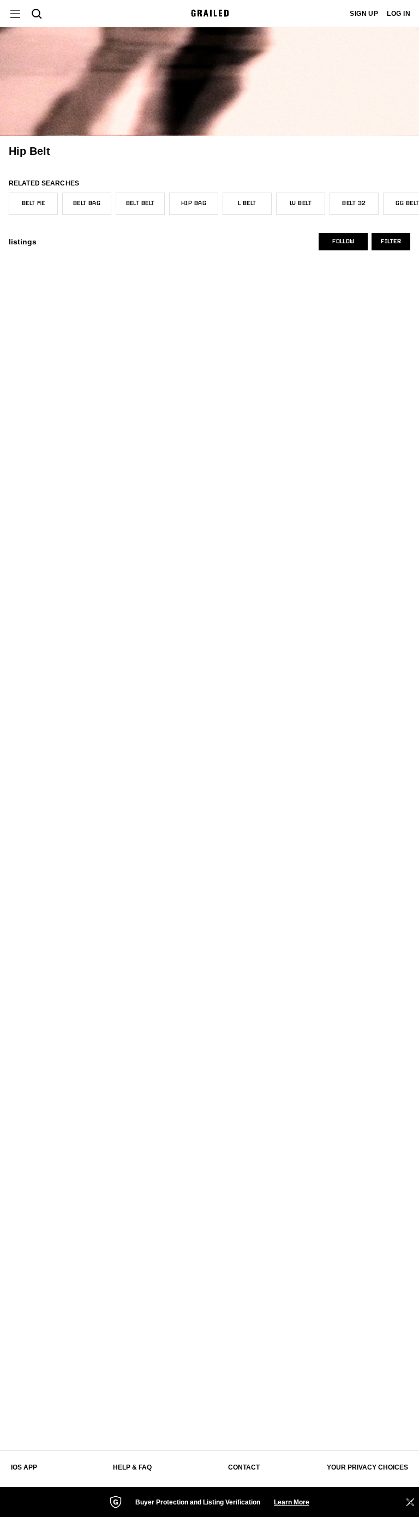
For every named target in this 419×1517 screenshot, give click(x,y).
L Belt (247, 203)
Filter (391, 241)
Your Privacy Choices (367, 1467)
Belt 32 (354, 203)
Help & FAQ (132, 1467)
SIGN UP (364, 13)
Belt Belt (140, 203)
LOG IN (398, 13)
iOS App (24, 1467)
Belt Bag (87, 203)
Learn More (291, 1502)
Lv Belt (301, 203)
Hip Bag (193, 203)
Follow (343, 241)
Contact (244, 1467)
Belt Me (33, 203)
